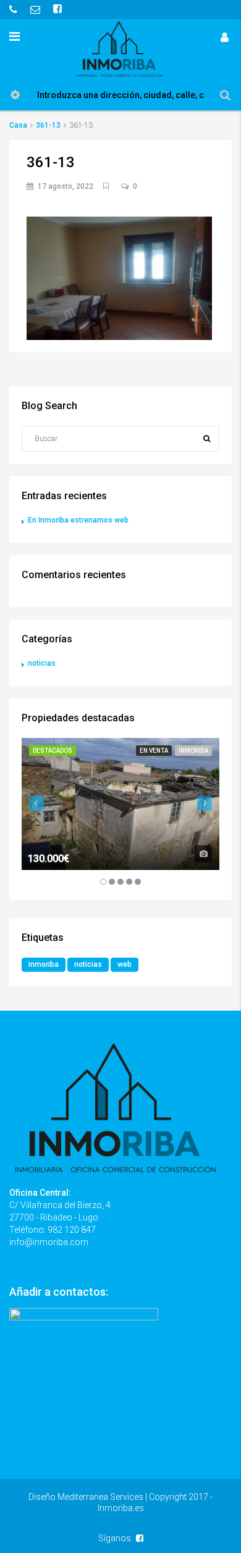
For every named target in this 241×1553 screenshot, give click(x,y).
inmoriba (43, 964)
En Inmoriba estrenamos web (78, 520)
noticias (42, 663)
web (124, 964)
